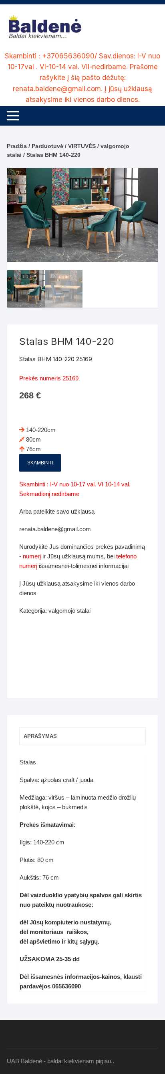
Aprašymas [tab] (40, 736)
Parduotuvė (47, 146)
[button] (144, 182)
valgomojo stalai (69, 610)
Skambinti (40, 463)
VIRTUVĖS (82, 146)
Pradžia (17, 146)
